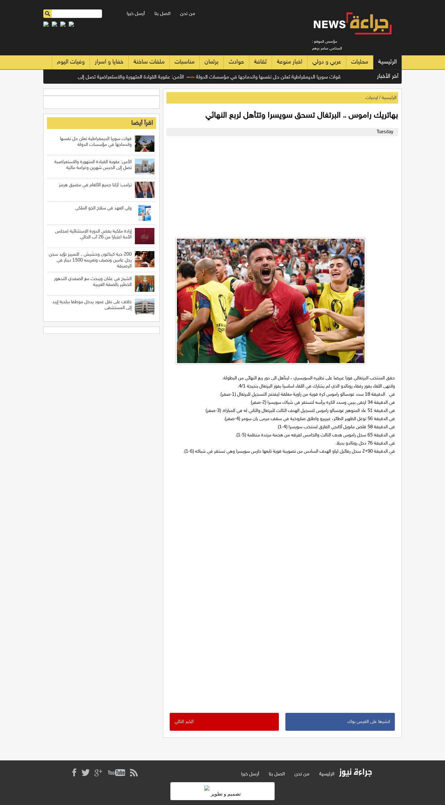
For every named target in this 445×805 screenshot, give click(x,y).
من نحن (187, 14)
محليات (359, 62)
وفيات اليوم (71, 62)
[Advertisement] (281, 185)
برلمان (212, 62)
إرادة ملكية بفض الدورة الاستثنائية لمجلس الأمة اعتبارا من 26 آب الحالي (93, 234)
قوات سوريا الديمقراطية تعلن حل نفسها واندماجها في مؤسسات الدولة (280, 77)
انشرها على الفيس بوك (369, 722)
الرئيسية (387, 62)
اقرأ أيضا (142, 123)
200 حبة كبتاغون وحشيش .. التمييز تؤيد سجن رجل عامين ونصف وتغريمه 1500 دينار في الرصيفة (90, 260)
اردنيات (372, 98)
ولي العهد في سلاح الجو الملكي (103, 208)
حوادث (236, 62)
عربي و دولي (326, 62)
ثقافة (260, 62)
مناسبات (184, 62)
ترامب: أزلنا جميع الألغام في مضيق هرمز (95, 185)
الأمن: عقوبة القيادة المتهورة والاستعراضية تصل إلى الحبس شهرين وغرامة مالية (115, 77)
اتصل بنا (162, 14)
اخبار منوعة (289, 62)
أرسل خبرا (136, 14)
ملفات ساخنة (149, 62)
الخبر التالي (184, 722)
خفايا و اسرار (109, 62)
